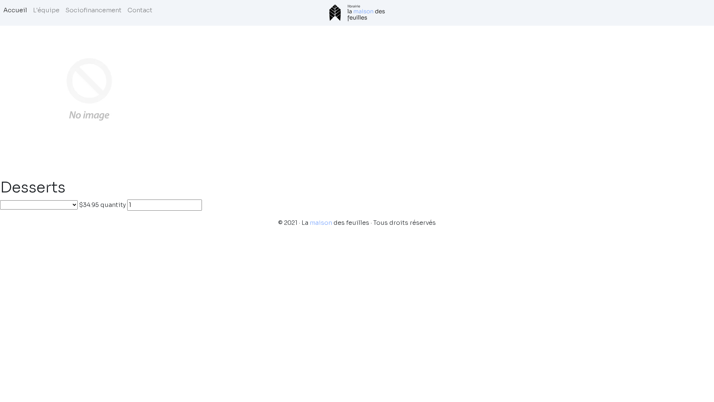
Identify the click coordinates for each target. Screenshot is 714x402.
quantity (113, 205)
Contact (140, 10)
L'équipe (46, 10)
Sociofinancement (93, 10)
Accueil (15, 10)
